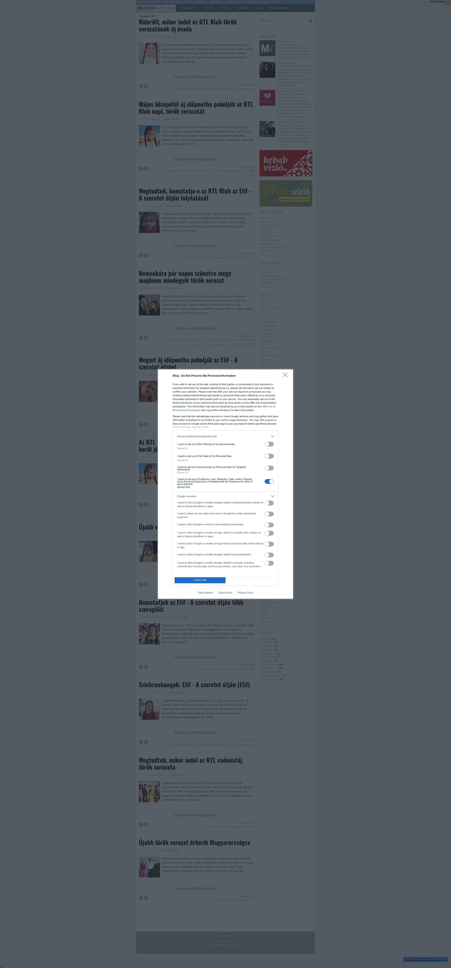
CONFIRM (200, 580)
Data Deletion (205, 592)
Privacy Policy (245, 592)
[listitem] (225, 436)
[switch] (269, 444)
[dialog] (225, 484)
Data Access (225, 592)
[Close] (286, 376)
